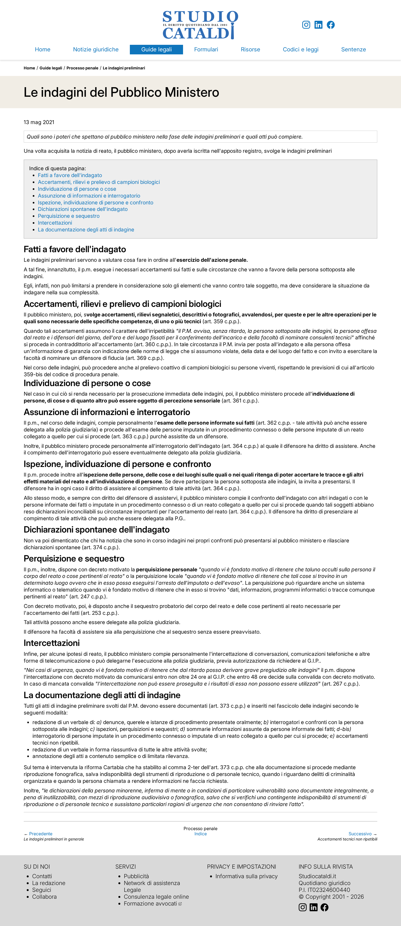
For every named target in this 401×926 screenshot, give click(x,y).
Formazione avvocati (150, 903)
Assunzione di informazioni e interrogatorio (89, 195)
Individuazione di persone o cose (77, 189)
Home (42, 49)
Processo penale (82, 68)
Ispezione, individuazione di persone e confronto (95, 202)
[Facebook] (331, 25)
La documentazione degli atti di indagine (86, 229)
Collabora (44, 896)
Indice (200, 833)
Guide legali (156, 49)
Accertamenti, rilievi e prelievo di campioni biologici (99, 182)
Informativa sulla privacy (247, 876)
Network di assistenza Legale (152, 886)
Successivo (360, 833)
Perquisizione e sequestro (69, 216)
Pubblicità (136, 876)
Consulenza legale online (156, 896)
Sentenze (353, 49)
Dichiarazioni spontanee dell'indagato (83, 209)
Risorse (250, 49)
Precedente (40, 833)
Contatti (42, 876)
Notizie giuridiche (96, 49)
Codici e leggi (301, 49)
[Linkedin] (318, 25)
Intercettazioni (55, 222)
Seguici (41, 889)
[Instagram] (306, 25)
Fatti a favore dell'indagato (70, 175)
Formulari (206, 49)
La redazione (48, 883)
